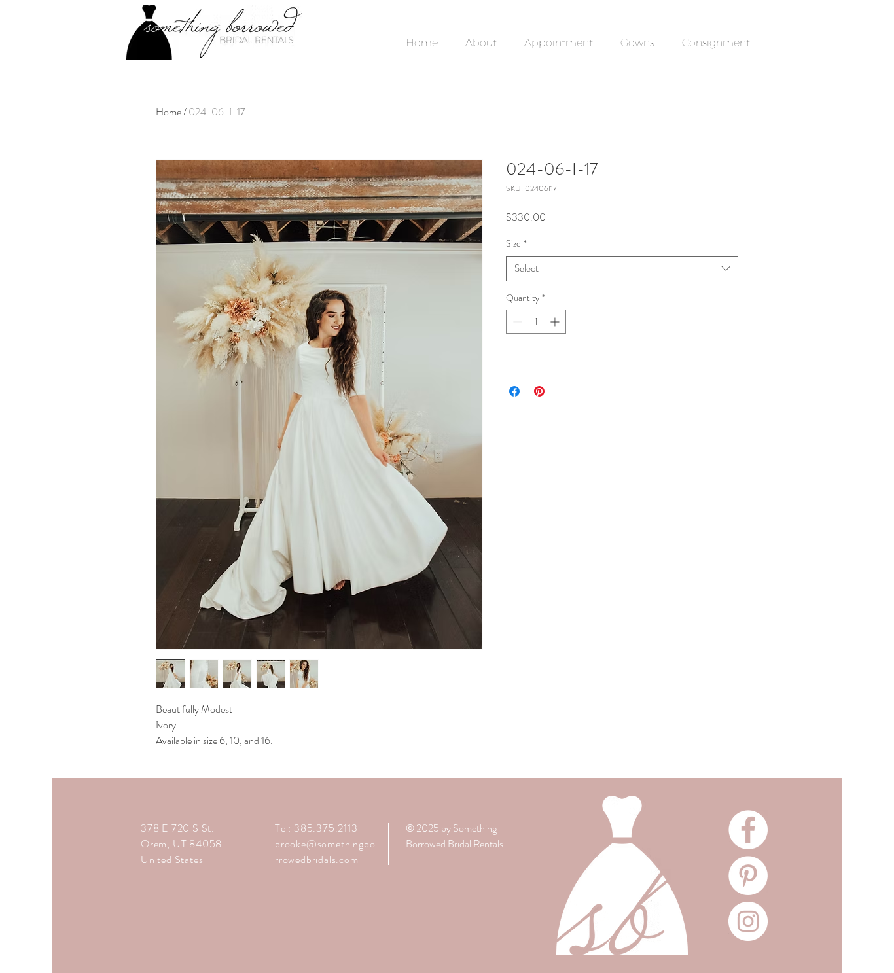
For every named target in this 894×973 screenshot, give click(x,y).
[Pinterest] (748, 875)
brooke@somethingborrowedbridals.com (325, 851)
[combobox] (622, 268)
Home (168, 111)
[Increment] (556, 321)
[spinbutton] (536, 321)
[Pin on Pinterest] (539, 391)
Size (516, 244)
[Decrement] (516, 321)
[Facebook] (748, 829)
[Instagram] (748, 921)
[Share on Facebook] (514, 391)
